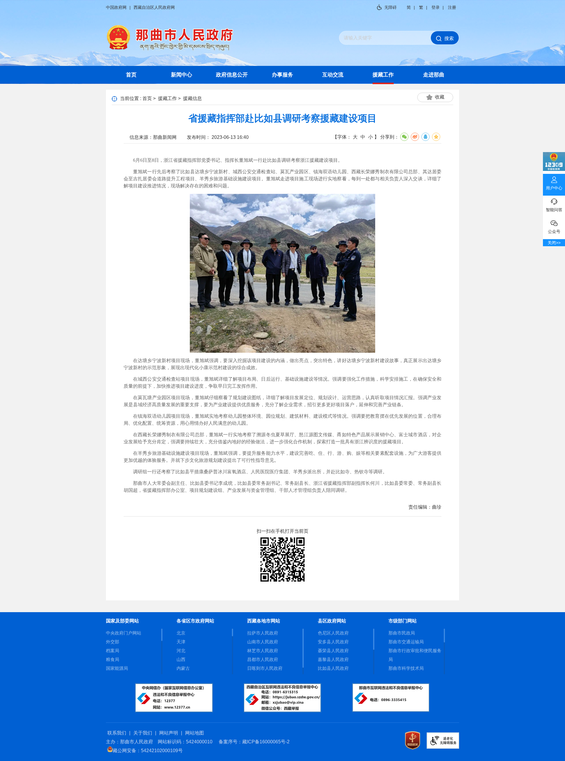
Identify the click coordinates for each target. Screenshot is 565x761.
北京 (181, 632)
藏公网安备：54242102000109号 (148, 750)
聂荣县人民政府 (333, 650)
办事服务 (282, 75)
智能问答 (554, 209)
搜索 (449, 38)
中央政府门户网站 (123, 632)
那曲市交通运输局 (406, 641)
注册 (452, 7)
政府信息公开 (232, 75)
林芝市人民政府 (262, 650)
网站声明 (168, 732)
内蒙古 (183, 668)
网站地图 (194, 732)
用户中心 (554, 188)
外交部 (112, 641)
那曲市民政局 (401, 632)
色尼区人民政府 (333, 632)
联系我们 (116, 732)
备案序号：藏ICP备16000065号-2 (254, 741)
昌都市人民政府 (262, 659)
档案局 (112, 650)
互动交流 (332, 75)
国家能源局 (117, 668)
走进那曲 (433, 75)
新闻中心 (181, 75)
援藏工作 (383, 75)
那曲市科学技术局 (406, 668)
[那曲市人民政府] (170, 50)
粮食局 (112, 659)
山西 (181, 659)
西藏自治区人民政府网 (154, 7)
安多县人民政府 (333, 641)
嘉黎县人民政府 (333, 659)
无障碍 (390, 7)
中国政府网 (116, 7)
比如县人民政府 (333, 668)
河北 (181, 650)
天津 (181, 641)
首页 (131, 75)
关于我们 (142, 732)
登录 (435, 7)
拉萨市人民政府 (262, 632)
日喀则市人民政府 (264, 668)
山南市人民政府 (262, 641)
